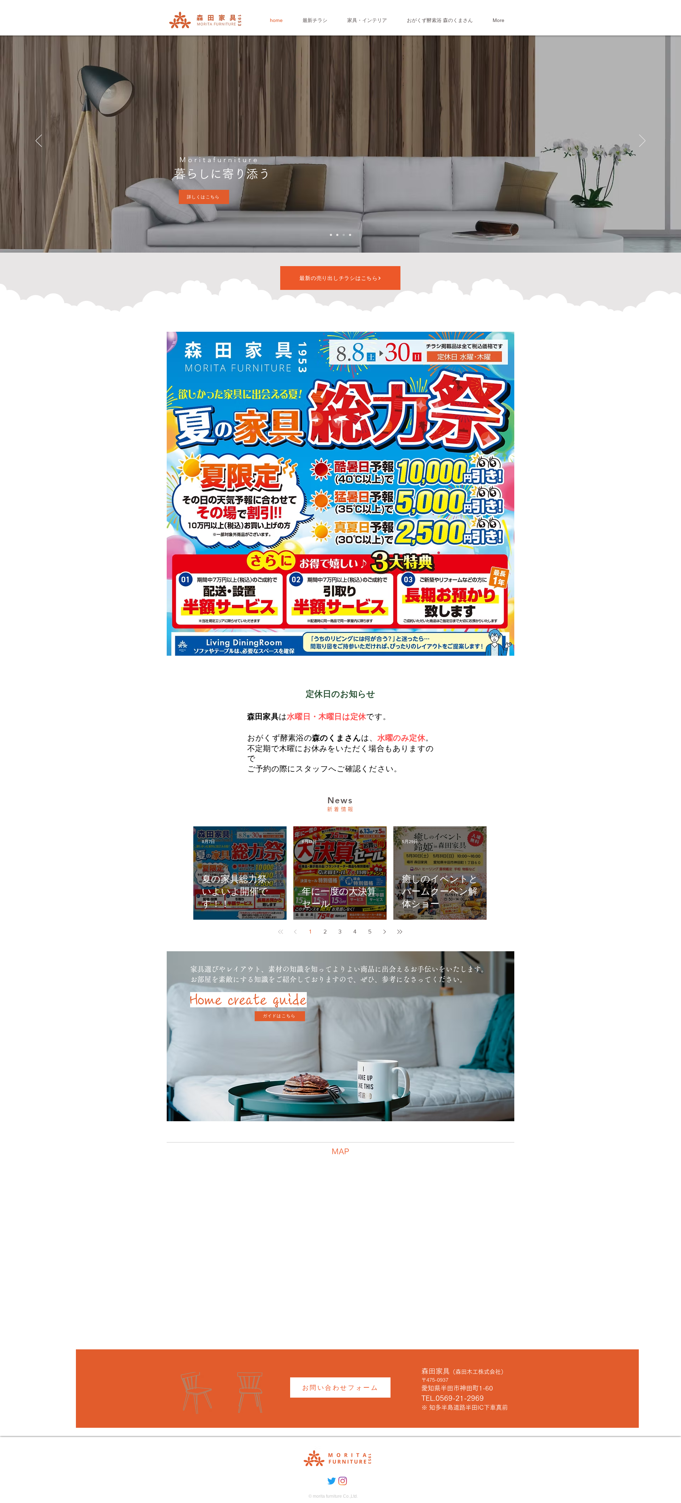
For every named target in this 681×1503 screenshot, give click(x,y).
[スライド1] (337, 235)
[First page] (280, 931)
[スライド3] (350, 235)
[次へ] (642, 141)
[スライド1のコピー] (331, 235)
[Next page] (384, 931)
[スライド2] (344, 235)
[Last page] (399, 931)
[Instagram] (342, 1481)
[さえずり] (331, 1481)
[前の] (38, 141)
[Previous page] (295, 931)
